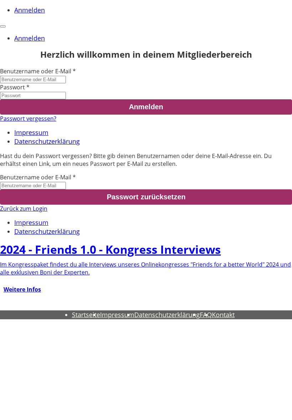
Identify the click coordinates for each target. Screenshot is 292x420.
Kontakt (223, 314)
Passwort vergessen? (28, 118)
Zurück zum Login (23, 208)
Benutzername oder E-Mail (35, 71)
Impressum (31, 132)
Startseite (86, 314)
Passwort (12, 87)
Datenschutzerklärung (47, 141)
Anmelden (29, 10)
